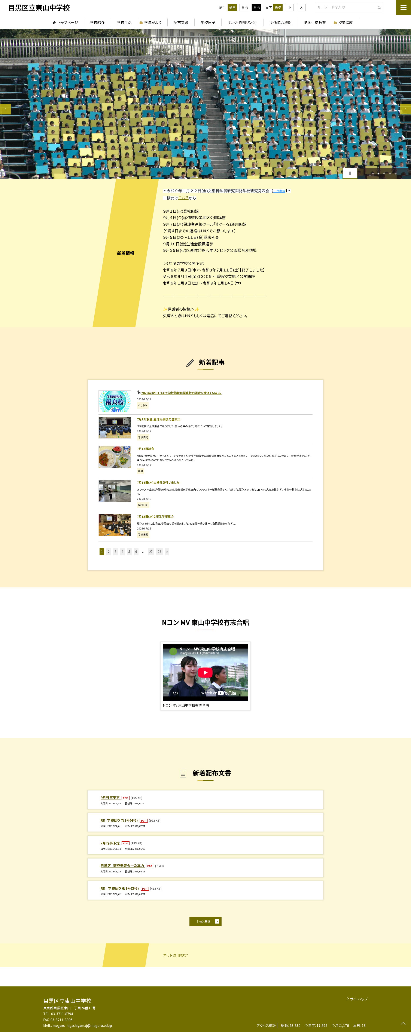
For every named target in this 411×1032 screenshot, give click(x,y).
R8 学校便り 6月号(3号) (120, 888)
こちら (183, 197)
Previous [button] (5, 109)
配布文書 (181, 22)
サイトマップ (359, 998)
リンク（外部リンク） (242, 22)
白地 (244, 7)
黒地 (256, 7)
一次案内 (279, 191)
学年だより (152, 22)
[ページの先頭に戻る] (403, 1024)
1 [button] (373, 173)
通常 (232, 7)
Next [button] (405, 109)
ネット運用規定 (175, 955)
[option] (205, 104)
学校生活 (124, 22)
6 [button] (136, 551)
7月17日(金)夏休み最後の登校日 (158, 419)
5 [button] (396, 173)
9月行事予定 (111, 797)
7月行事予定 (111, 842)
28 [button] (159, 551)
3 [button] (384, 173)
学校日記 (208, 22)
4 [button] (390, 173)
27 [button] (151, 551)
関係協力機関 (281, 22)
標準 (278, 7)
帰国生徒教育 (315, 22)
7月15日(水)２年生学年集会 (155, 516)
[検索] (378, 6)
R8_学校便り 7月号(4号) (120, 820)
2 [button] (379, 173)
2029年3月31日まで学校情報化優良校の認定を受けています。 (181, 393)
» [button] (167, 551)
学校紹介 (97, 22)
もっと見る (203, 921)
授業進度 (345, 22)
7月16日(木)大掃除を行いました (158, 482)
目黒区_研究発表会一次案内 (123, 865)
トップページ (68, 22)
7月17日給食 (145, 448)
